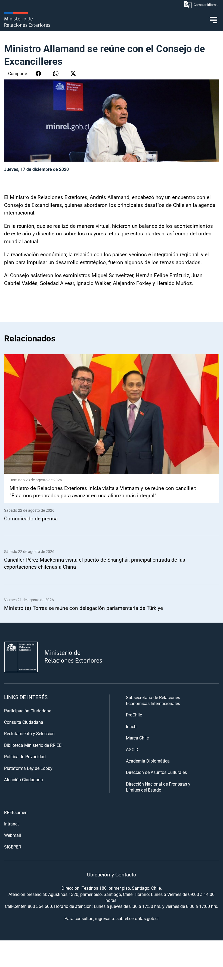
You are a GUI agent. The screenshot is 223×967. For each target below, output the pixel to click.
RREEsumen (15, 812)
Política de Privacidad (25, 756)
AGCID (132, 749)
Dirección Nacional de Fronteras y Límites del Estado (158, 787)
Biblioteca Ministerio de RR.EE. (33, 745)
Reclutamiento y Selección (29, 733)
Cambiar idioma (206, 4)
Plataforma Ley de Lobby (28, 768)
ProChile (134, 715)
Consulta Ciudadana (23, 722)
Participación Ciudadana (27, 710)
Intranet (11, 824)
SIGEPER (12, 847)
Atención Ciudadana (23, 779)
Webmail (12, 835)
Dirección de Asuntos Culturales (156, 772)
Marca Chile (137, 738)
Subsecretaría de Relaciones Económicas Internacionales (153, 700)
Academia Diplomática (148, 761)
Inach (131, 726)
